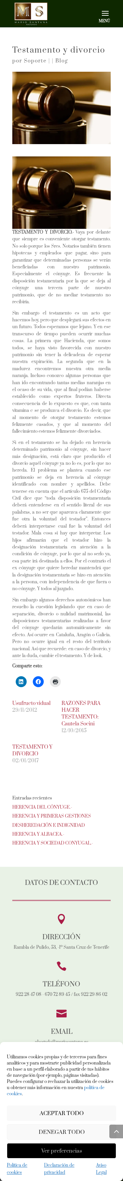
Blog (61, 61)
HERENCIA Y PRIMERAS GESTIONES (51, 816)
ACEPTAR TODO (62, 1113)
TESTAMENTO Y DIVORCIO (32, 750)
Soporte (35, 61)
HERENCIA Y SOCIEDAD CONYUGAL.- (52, 843)
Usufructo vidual (31, 703)
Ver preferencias (61, 1151)
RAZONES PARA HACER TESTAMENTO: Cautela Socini (81, 713)
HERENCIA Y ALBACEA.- (38, 834)
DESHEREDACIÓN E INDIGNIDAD (48, 825)
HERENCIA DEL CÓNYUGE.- (42, 807)
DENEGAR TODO (62, 1132)
